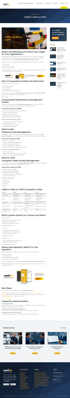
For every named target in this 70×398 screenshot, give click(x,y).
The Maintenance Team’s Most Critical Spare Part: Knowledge (12, 347)
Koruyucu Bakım (23, 379)
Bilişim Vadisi (57, 379)
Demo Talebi (63, 7)
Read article (13, 353)
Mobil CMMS (39, 383)
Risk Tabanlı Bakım (23, 385)
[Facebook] (58, 395)
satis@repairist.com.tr (59, 376)
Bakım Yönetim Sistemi (38, 372)
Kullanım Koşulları (22, 395)
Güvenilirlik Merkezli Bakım (25, 386)
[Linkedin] (62, 395)
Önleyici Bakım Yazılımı (38, 380)
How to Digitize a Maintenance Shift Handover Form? (35, 347)
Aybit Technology (5, 298)
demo (12, 296)
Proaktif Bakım (22, 380)
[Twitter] (64, 395)
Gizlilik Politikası (30, 395)
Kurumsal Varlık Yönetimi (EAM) (44, 377)
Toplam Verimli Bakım (24, 383)
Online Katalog (42, 395)
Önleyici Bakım (23, 372)
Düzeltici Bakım (23, 382)
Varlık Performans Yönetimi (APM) (40, 379)
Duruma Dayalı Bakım (24, 388)
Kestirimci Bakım (23, 375)
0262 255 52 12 (58, 372)
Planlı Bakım (22, 374)
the (5, 296)
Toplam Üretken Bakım (24, 377)
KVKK (36, 395)
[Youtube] (66, 395)
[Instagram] (60, 395)
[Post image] (12, 338)
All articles (63, 327)
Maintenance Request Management (57, 347)
